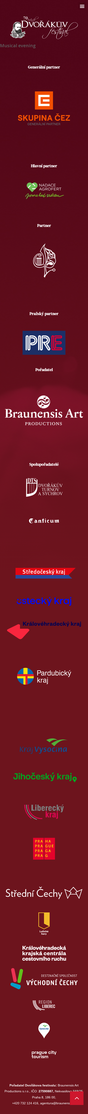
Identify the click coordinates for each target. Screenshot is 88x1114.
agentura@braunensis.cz (58, 1103)
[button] (82, 6)
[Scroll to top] (76, 1098)
